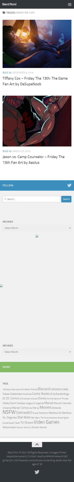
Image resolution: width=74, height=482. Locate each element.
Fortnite (50, 399)
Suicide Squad (8, 423)
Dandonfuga (62, 394)
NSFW (9, 412)
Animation (25, 389)
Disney (42, 398)
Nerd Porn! (9, 4)
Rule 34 (7, 72)
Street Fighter (63, 418)
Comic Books (41, 394)
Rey (15, 417)
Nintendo (56, 407)
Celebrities (16, 394)
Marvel (48, 403)
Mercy (36, 407)
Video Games (47, 422)
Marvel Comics (20, 407)
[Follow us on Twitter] (69, 185)
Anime (34, 389)
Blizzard (44, 389)
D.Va (52, 394)
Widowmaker (9, 427)
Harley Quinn (9, 403)
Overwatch (24, 412)
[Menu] (69, 4)
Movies (46, 407)
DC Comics (12, 398)
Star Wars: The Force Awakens (44, 417)
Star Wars (24, 417)
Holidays (21, 403)
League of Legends (35, 403)
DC (4, 398)
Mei (30, 408)
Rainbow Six (55, 412)
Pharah (36, 413)
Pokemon (43, 413)
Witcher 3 (27, 427)
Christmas (27, 394)
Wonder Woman (39, 427)
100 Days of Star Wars (11, 389)
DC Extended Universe (28, 399)
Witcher (20, 427)
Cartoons (55, 389)
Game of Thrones (61, 398)
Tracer (17, 423)
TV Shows (26, 422)
